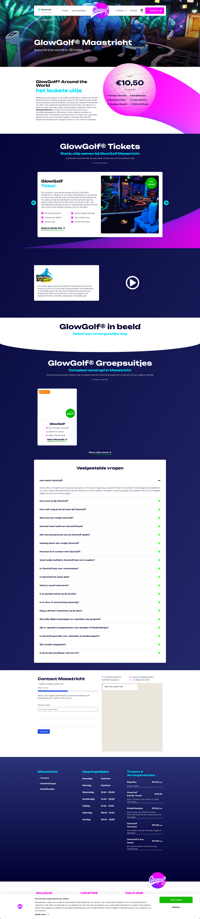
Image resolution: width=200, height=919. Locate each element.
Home (37, 20)
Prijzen (65, 10)
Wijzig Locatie (46, 12)
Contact (133, 10)
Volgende (44, 731)
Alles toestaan (176, 900)
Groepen (120, 10)
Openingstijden (78, 10)
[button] (33, 202)
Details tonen (40, 914)
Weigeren (176, 907)
